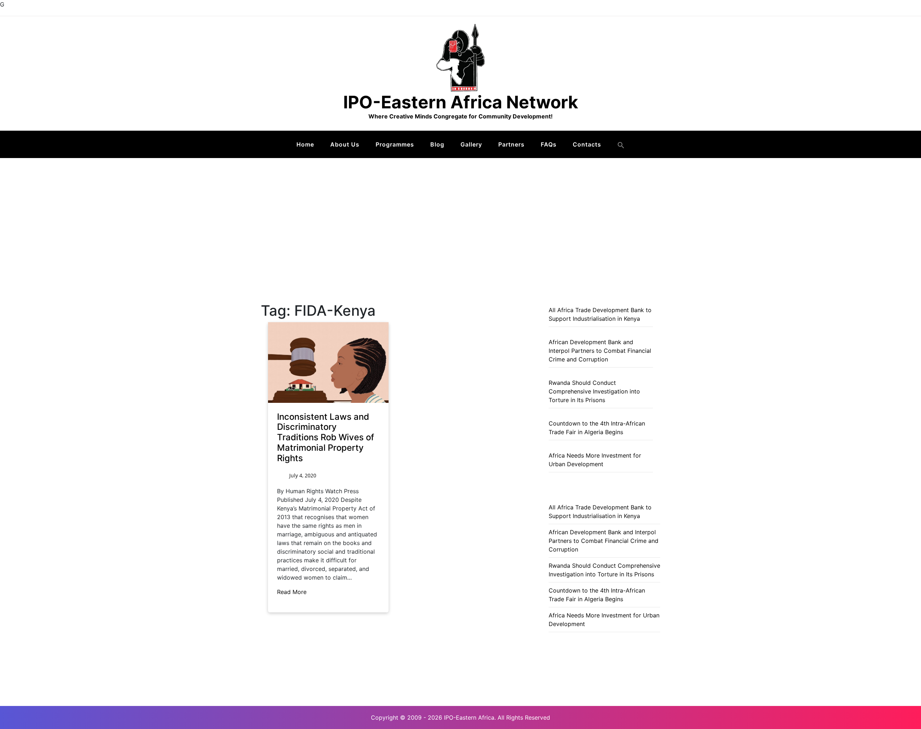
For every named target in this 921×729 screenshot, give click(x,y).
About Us (344, 144)
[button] (621, 145)
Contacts (587, 144)
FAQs (549, 144)
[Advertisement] (460, 212)
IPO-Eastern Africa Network (460, 102)
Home (305, 144)
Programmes (395, 144)
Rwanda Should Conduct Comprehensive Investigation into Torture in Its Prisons (594, 391)
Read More (292, 591)
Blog (437, 144)
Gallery (471, 144)
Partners (511, 144)
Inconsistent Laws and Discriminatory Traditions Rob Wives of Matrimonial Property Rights (325, 437)
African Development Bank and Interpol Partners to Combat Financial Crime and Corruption (600, 350)
